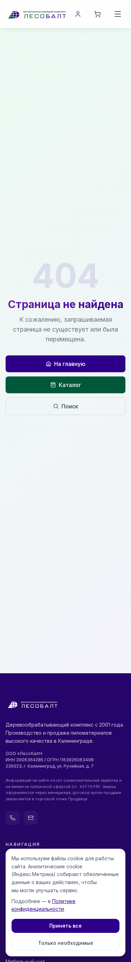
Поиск (69, 406)
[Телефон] (13, 818)
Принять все (65, 926)
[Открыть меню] (117, 14)
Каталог (70, 384)
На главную (70, 363)
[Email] (31, 818)
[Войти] (78, 14)
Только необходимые (65, 943)
